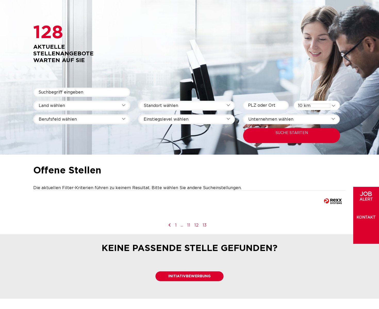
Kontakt (366, 217)
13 (205, 225)
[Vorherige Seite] (169, 225)
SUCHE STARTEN (292, 133)
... (182, 225)
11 (188, 225)
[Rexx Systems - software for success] (333, 201)
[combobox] (317, 105)
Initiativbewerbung (189, 276)
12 (196, 225)
